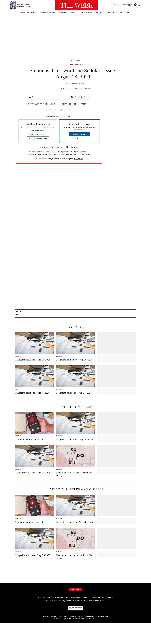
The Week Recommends (47, 12)
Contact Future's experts (57, 597)
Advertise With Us (53, 601)
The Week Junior (110, 12)
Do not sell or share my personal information (86, 601)
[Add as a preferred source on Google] (75, 608)
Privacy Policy (95, 597)
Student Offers (124, 12)
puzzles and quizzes (75, 64)
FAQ (63, 601)
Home (71, 60)
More (98, 12)
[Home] (23, 12)
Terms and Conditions (78, 597)
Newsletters (62, 12)
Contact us (78, 159)
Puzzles (78, 60)
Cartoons (73, 12)
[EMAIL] (17, 315)
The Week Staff (68, 89)
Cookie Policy (108, 597)
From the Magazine (86, 12)
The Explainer (31, 12)
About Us (41, 597)
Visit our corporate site (101, 616)
